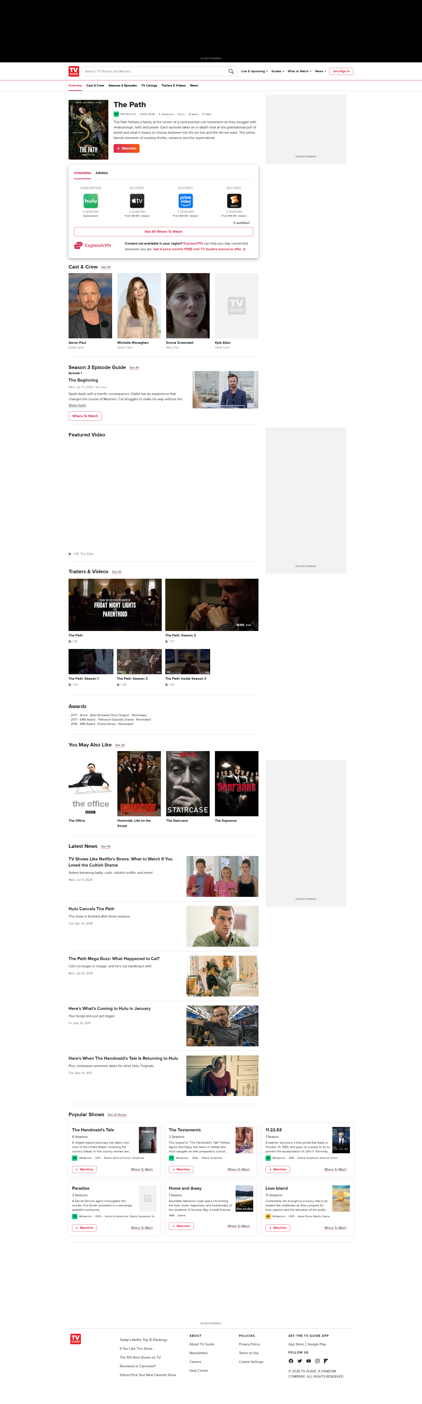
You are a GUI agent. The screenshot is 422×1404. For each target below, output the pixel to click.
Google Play (316, 1344)
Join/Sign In (341, 71)
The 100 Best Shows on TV (140, 1357)
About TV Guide (201, 1344)
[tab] (82, 173)
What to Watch (298, 71)
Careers (195, 1362)
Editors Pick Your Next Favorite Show (148, 1375)
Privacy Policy (249, 1344)
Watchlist (129, 148)
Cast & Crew (95, 85)
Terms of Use (249, 1353)
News (319, 71)
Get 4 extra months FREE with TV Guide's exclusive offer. (198, 249)
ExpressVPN (193, 243)
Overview (75, 85)
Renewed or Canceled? (138, 1366)
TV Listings (149, 85)
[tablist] (163, 173)
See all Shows (117, 1115)
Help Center (198, 1370)
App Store (296, 1344)
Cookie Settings (251, 1362)
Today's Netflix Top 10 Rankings (143, 1340)
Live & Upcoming (253, 71)
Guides (276, 71)
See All (106, 267)
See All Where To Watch (163, 231)
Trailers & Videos (174, 85)
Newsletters (198, 1353)
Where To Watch (85, 416)
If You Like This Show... (137, 1348)
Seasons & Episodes (123, 85)
